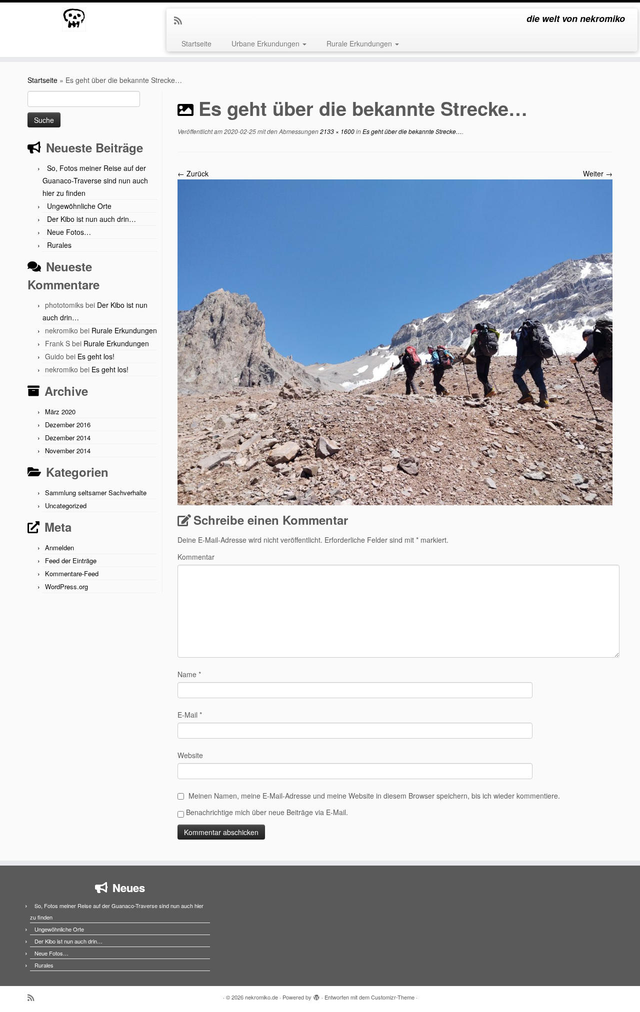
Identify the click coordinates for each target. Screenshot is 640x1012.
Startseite (197, 43)
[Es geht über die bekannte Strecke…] (395, 341)
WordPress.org (66, 586)
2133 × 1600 (336, 131)
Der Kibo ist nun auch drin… (91, 219)
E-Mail (190, 715)
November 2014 (67, 450)
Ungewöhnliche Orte (79, 206)
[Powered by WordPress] (316, 995)
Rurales (59, 245)
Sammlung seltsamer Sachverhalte (95, 492)
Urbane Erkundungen (267, 43)
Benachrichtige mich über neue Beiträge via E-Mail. (267, 812)
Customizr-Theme (392, 997)
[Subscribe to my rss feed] (181, 19)
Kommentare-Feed (71, 573)
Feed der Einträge (70, 560)
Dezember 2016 (67, 424)
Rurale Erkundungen (360, 43)
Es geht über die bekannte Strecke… (411, 131)
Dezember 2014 (67, 437)
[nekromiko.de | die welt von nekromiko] (74, 19)
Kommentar (196, 557)
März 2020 (60, 411)
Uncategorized (65, 505)
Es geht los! (96, 356)
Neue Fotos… (69, 232)
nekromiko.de (261, 997)
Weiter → (597, 173)
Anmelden (59, 547)
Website (190, 755)
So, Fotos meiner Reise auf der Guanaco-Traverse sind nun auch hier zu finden (95, 180)
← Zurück (193, 173)
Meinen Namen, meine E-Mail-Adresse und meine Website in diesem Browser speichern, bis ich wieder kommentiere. (374, 796)
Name (189, 674)
